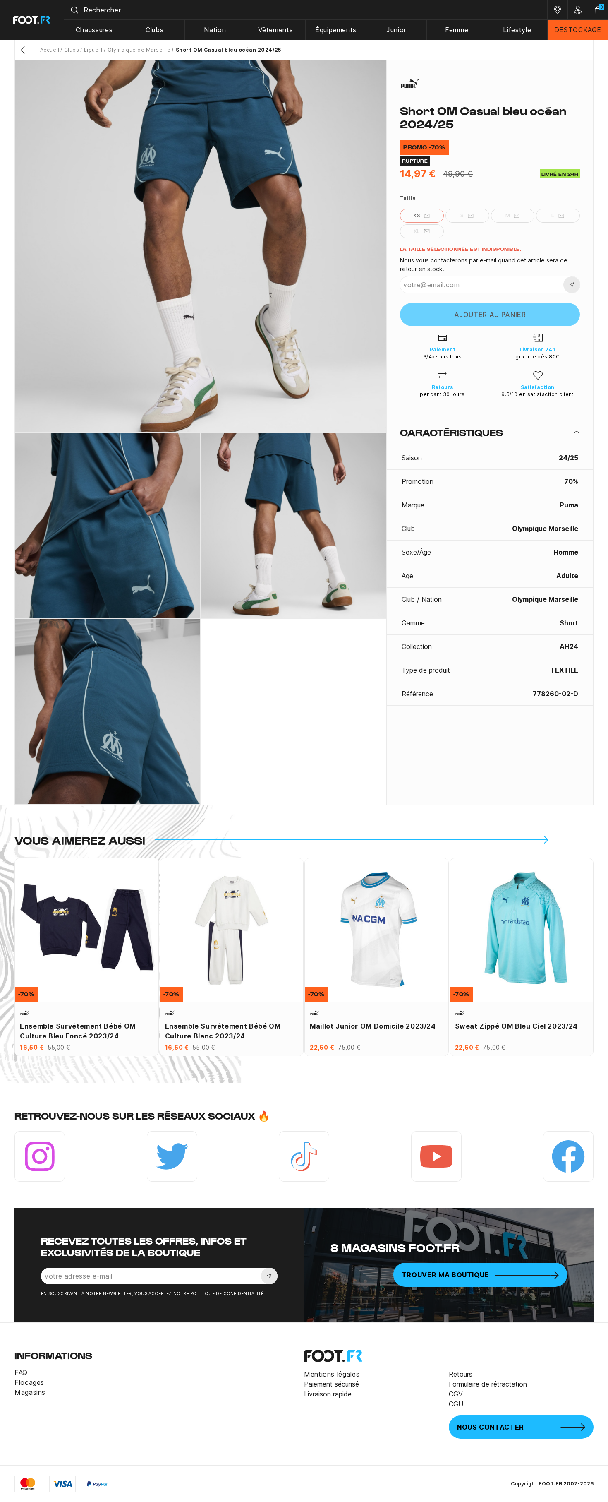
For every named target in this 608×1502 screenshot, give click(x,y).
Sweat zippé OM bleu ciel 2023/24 (516, 1026)
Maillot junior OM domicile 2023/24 (373, 1026)
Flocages (29, 1382)
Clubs (154, 30)
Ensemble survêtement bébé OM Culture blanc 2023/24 (223, 1031)
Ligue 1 (93, 50)
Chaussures (94, 30)
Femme (456, 30)
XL (417, 231)
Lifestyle (517, 30)
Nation (215, 30)
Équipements (336, 30)
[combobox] (305, 10)
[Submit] (74, 10)
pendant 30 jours (442, 394)
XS (416, 215)
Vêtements (275, 30)
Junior (396, 30)
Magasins (29, 1392)
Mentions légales (331, 1374)
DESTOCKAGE (577, 30)
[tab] (490, 432)
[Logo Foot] (32, 20)
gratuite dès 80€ (537, 356)
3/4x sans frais (442, 356)
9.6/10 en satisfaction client (537, 394)
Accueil (49, 50)
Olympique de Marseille (139, 50)
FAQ (21, 1372)
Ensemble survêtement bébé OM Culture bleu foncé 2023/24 (78, 1031)
